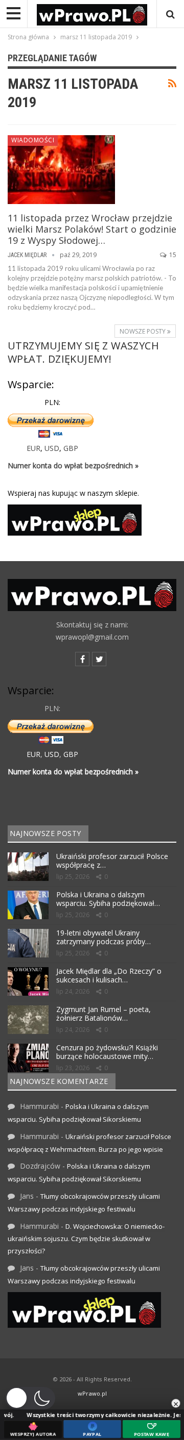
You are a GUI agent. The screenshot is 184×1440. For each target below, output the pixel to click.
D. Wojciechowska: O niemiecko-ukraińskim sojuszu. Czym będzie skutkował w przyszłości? (86, 1239)
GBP (70, 448)
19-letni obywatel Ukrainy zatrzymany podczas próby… (103, 937)
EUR (33, 448)
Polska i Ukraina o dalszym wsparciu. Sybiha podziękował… (108, 899)
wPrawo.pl (92, 1393)
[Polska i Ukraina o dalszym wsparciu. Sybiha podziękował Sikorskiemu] (28, 905)
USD (51, 448)
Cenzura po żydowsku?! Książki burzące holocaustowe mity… (107, 1052)
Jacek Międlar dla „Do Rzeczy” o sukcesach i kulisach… (109, 975)
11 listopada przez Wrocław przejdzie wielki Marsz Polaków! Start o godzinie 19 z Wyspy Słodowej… (92, 229)
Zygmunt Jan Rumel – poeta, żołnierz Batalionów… (103, 1013)
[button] (30, 1398)
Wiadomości (32, 140)
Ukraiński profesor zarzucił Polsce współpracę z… (112, 860)
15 (172, 254)
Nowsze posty (143, 331)
